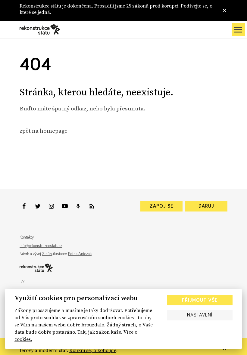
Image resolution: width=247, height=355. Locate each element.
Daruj (206, 206)
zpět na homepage (43, 130)
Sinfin (47, 254)
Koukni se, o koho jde (92, 350)
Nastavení (199, 315)
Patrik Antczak (80, 254)
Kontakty (27, 237)
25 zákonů (137, 5)
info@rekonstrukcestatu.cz (41, 246)
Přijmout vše (199, 300)
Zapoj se (161, 206)
